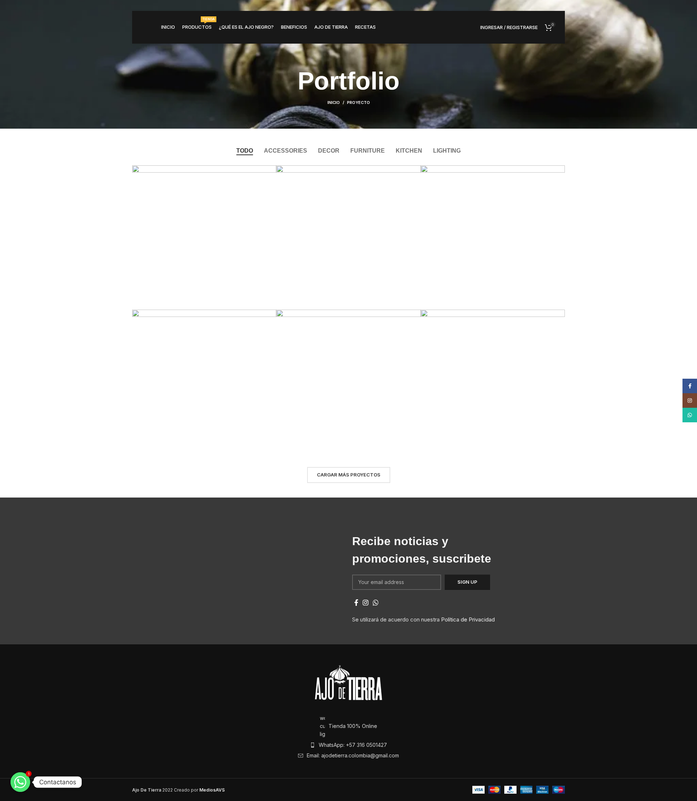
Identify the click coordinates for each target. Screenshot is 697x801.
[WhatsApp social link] (376, 602)
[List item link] (348, 745)
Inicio (333, 102)
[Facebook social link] (356, 602)
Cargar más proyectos (348, 475)
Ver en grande (270, 170)
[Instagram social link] (365, 602)
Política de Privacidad (468, 619)
